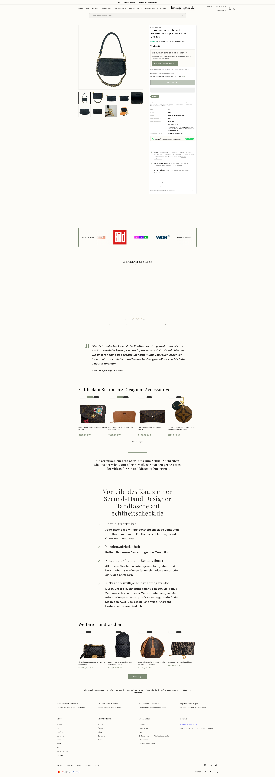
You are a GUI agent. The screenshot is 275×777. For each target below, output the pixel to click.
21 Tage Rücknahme (171, 170)
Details (183, 76)
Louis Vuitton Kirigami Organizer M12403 (150, 428)
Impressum (143, 724)
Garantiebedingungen (157, 708)
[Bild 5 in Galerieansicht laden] (137, 98)
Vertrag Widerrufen (147, 744)
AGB (141, 732)
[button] (172, 90)
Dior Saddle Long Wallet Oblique (180, 662)
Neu (58, 728)
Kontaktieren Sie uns (188, 724)
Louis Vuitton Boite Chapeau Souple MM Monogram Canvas (151, 663)
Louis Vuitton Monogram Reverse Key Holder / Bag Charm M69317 (181, 428)
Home (59, 724)
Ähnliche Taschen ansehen (165, 63)
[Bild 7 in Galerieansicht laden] (98, 111)
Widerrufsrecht (145, 740)
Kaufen (60, 732)
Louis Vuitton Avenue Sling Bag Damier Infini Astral (120, 663)
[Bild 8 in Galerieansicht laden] (111, 111)
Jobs (100, 740)
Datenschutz (144, 728)
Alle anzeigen (137, 442)
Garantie (101, 736)
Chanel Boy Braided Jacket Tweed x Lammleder (91, 663)
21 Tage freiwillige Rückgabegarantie (154, 736)
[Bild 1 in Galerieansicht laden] (84, 98)
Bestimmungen (117, 708)
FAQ (58, 747)
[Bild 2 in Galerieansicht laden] (98, 98)
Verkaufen (61, 736)
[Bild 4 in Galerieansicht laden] (124, 98)
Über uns (101, 728)
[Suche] (183, 15)
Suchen (101, 724)
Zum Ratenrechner (149, 2)
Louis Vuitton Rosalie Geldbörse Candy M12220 (92, 428)
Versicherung (62, 751)
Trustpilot (202, 708)
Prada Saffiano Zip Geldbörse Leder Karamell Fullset (121, 428)
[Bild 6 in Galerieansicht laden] (84, 111)
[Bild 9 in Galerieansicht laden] (124, 111)
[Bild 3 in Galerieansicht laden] (111, 98)
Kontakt (60, 755)
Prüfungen (61, 740)
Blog (59, 744)
